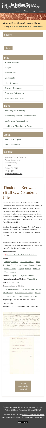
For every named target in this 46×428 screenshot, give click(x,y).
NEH (29, 410)
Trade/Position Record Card (27, 296)
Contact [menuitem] (41, 11)
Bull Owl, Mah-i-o (26, 261)
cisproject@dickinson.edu (13, 173)
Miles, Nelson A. (10, 272)
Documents (10, 77)
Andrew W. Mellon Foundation (16, 410)
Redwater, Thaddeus (11, 261)
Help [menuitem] (33, 11)
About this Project (13, 139)
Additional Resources (14, 98)
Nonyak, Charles (35, 265)
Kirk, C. (9, 265)
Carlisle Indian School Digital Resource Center (20, 4)
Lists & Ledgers (12, 82)
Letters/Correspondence (12, 289)
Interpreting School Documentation (20, 115)
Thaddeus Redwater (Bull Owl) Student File (22, 255)
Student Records (12, 62)
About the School (12, 144)
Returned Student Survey (24, 293)
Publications (10, 72)
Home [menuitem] (18, 11)
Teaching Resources (13, 88)
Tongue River (32, 279)
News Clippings (28, 289)
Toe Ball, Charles (10, 268)
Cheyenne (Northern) (27, 275)
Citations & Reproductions (16, 120)
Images (8, 67)
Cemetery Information (14, 93)
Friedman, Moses (21, 265)
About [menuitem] (26, 11)
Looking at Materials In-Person (19, 125)
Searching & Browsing (15, 110)
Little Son (36, 268)
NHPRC (38, 410)
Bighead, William (25, 268)
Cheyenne (14, 275)
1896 (17, 282)
